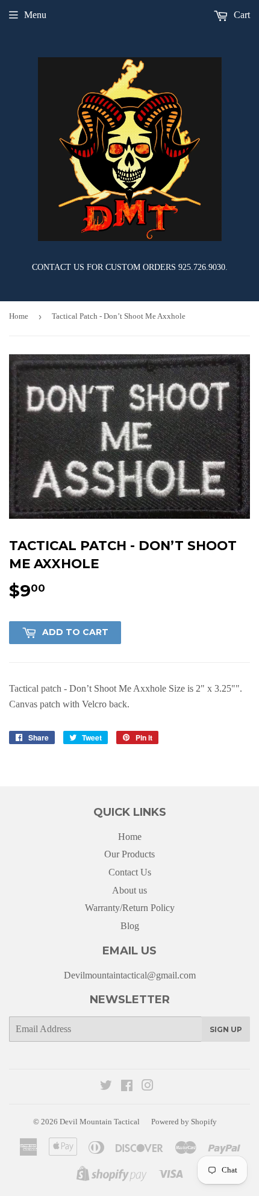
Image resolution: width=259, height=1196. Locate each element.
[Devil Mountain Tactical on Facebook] (126, 1087)
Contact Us (129, 872)
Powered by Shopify (184, 1121)
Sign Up (226, 1029)
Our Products (129, 854)
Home (18, 316)
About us (129, 890)
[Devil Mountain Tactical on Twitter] (106, 1087)
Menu (35, 15)
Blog (129, 926)
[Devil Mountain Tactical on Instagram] (148, 1087)
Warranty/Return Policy (130, 908)
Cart (240, 15)
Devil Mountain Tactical (100, 1121)
